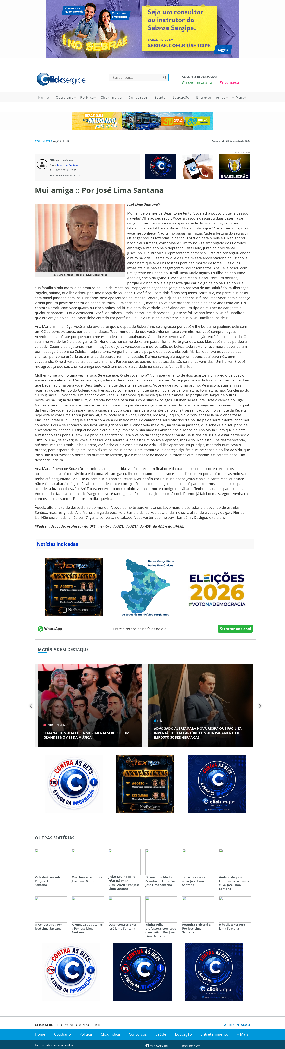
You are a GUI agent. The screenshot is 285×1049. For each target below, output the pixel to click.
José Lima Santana (67, 165)
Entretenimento (211, 97)
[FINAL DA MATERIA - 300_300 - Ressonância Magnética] (74, 587)
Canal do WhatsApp (200, 83)
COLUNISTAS (44, 141)
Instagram (231, 83)
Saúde (160, 97)
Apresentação (237, 1024)
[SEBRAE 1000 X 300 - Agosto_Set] (142, 29)
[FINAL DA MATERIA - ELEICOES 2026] (217, 587)
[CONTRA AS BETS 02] (74, 784)
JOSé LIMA (63, 141)
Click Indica (111, 97)
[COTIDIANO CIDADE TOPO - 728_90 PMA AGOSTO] (142, 121)
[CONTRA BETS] (142, 971)
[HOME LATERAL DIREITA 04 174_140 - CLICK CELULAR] (197, 166)
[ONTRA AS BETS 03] (217, 784)
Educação (181, 97)
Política (87, 97)
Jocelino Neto (191, 1045)
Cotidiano (65, 97)
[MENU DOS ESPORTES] (234, 166)
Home (43, 97)
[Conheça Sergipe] (145, 587)
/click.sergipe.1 (159, 1045)
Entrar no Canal (237, 628)
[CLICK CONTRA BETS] (160, 166)
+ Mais (238, 97)
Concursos (138, 97)
